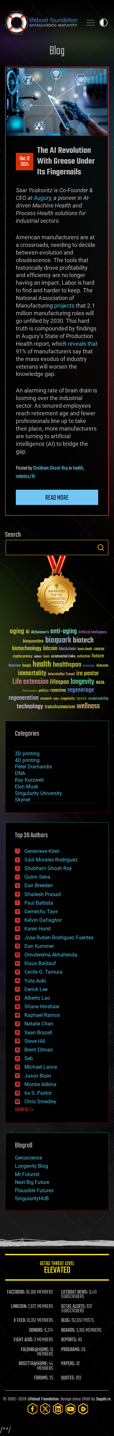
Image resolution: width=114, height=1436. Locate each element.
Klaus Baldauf (40, 963)
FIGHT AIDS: (23, 1340)
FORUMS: (41, 1378)
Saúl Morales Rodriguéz (51, 860)
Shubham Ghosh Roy (50, 468)
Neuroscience (29, 691)
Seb (28, 1058)
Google (26, 666)
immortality (32, 673)
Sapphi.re (103, 1399)
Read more (57, 498)
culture (37, 656)
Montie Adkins (40, 1084)
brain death (85, 649)
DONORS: (36, 1330)
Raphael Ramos (42, 1015)
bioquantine (33, 641)
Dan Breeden (38, 885)
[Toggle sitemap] (90, 22)
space (81, 698)
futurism (15, 666)
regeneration (24, 698)
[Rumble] (83, 1408)
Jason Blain (37, 1076)
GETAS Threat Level (57, 1268)
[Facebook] (33, 1408)
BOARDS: (68, 1330)
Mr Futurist (27, 1174)
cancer (99, 649)
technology (30, 707)
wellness (88, 706)
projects (64, 305)
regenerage (80, 690)
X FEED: (20, 1321)
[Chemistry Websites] (57, 587)
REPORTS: (69, 1340)
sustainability (98, 699)
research (46, 699)
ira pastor (87, 673)
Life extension (30, 682)
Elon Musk (26, 787)
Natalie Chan (38, 1024)
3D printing (27, 754)
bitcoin (50, 648)
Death (46, 656)
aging (17, 632)
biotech (83, 640)
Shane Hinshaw (42, 1007)
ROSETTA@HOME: (33, 1364)
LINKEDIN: (19, 1307)
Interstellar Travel (61, 674)
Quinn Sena (37, 877)
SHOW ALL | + (24, 1110)
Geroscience (28, 1158)
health (78, 468)
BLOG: (65, 1321)
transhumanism (60, 707)
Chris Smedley (40, 1102)
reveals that (83, 343)
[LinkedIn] (58, 1408)
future (98, 656)
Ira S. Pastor (38, 1093)
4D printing (27, 760)
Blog (57, 51)
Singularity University (38, 793)
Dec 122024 (25, 161)
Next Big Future (32, 1182)
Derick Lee (36, 989)
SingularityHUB (32, 1198)
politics (44, 691)
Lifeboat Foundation (43, 1399)
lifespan (59, 682)
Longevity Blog (31, 1166)
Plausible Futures (34, 1191)
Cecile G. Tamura (43, 972)
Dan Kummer (39, 946)
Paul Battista (38, 903)
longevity (82, 682)
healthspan (67, 665)
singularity (67, 699)
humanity (89, 666)
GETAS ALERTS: (73, 1307)
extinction (83, 657)
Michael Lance (40, 1067)
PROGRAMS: (70, 1350)
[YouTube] (71, 1408)
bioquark (58, 640)
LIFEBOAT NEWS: (74, 1292)
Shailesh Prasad (42, 894)
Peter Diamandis (33, 767)
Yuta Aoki (35, 981)
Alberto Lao (37, 998)
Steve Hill (34, 1041)
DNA (20, 773)
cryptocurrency (22, 657)
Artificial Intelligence (93, 632)
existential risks (63, 656)
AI (27, 632)
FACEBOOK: (16, 1292)
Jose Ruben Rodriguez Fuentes (58, 938)
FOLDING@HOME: (35, 1350)
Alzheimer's (40, 632)
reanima (58, 690)
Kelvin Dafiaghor (43, 920)
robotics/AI (25, 477)
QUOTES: (68, 1378)
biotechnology (26, 648)
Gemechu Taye (41, 912)
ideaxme (102, 666)
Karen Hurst (37, 929)
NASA (100, 682)
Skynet (22, 800)
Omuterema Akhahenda (50, 955)
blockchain (67, 649)
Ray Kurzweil (29, 780)
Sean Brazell (38, 1033)
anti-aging (63, 632)
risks (56, 699)
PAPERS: (68, 1364)
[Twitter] (45, 1408)
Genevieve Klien (42, 851)
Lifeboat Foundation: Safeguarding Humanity (41, 22)
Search (100, 547)
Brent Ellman (38, 1050)
